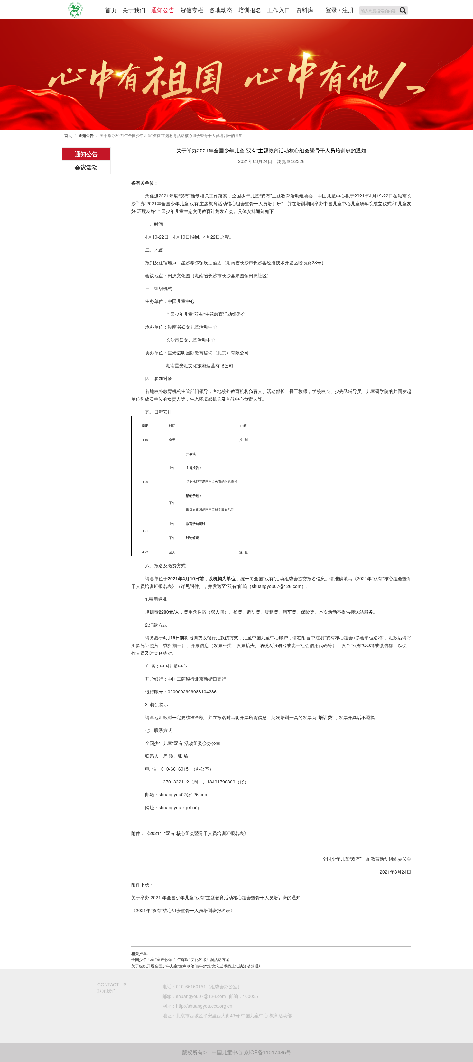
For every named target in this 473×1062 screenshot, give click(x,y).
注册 (348, 9)
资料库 (304, 9)
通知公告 (162, 9)
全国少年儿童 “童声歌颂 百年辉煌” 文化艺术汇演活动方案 (180, 959)
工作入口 (278, 9)
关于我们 (133, 9)
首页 (110, 9)
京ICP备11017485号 (267, 1052)
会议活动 (86, 167)
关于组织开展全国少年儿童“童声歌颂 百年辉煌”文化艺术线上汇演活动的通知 (196, 965)
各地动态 (220, 9)
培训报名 (249, 9)
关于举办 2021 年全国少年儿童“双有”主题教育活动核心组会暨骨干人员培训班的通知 (216, 897)
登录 (331, 9)
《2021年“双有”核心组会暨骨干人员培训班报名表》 (183, 910)
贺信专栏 (191, 9)
